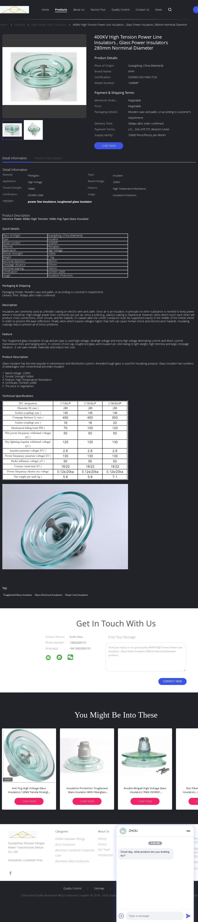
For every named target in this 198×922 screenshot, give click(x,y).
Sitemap (99, 888)
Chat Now (109, 145)
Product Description (48, 158)
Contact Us (142, 9)
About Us (78, 9)
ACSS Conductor (65, 844)
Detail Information (14, 158)
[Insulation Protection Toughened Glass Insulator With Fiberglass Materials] (87, 755)
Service (102, 844)
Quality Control (121, 9)
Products (61, 9)
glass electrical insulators (48, 595)
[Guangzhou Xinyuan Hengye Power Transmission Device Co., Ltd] (50, 658)
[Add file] (121, 916)
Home (45, 9)
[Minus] (188, 831)
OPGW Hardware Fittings (70, 839)
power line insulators (76, 595)
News (158, 9)
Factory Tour (98, 9)
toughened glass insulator (17, 595)
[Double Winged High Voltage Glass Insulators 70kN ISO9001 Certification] (145, 755)
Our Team (104, 849)
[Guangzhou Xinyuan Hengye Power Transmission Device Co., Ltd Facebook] (10, 873)
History (102, 839)
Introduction (105, 855)
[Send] (188, 916)
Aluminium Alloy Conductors (72, 861)
